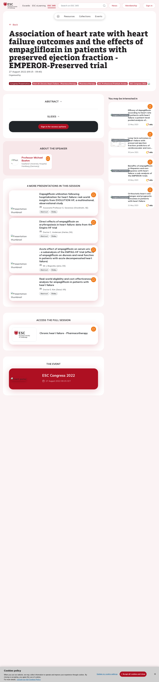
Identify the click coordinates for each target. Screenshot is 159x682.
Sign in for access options (53, 126)
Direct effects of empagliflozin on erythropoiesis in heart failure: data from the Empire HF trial (65, 224)
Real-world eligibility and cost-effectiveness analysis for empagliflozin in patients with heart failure (65, 282)
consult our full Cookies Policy (29, 679)
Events (98, 16)
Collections (85, 16)
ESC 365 (52, 5)
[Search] (104, 6)
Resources (69, 16)
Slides (53, 212)
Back (15, 24)
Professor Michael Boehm (32, 159)
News (114, 5)
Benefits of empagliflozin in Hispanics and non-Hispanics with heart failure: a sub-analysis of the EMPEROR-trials (140, 171)
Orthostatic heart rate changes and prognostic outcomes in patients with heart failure (140, 197)
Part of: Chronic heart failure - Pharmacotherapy (54, 84)
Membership (131, 5)
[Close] (155, 674)
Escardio (26, 5)
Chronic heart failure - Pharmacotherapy (64, 333)
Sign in (149, 5)
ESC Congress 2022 (58, 375)
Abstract (44, 212)
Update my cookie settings (107, 674)
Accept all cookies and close (134, 674)
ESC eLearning (39, 5)
